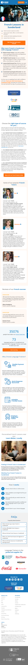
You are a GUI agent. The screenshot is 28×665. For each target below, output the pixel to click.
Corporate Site (4, 606)
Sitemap (2, 611)
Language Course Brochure (6, 609)
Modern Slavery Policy (5, 619)
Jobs (2, 600)
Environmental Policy (5, 615)
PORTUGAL (17, 613)
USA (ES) (16, 602)
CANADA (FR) (23, 604)
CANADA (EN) (17, 604)
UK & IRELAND (17, 597)
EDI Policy (3, 617)
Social (2, 604)
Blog (2, 602)
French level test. (20, 334)
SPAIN (16, 612)
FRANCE (16, 601)
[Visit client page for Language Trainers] (8, 659)
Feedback (3, 608)
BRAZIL (16, 608)
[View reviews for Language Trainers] (20, 659)
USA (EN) (16, 599)
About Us (3, 598)
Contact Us (3, 597)
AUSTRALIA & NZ (18, 606)
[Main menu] (26, 2)
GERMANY (17, 610)
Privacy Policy (3, 613)
